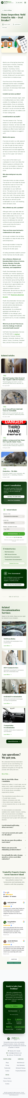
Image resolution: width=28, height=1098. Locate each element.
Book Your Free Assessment (14, 584)
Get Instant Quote (13, 533)
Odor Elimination (21, 1065)
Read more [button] (6, 915)
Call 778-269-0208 (18, 537)
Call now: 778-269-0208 (15, 1055)
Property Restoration (21, 1070)
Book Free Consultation (14, 500)
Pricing (7, 1065)
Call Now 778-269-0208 (14, 496)
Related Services (14, 563)
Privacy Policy (7, 1078)
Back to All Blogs (8, 10)
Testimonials (7, 1068)
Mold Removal (20, 1062)
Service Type (6, 514)
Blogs (7, 1062)
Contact (7, 1070)
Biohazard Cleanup (20, 1068)
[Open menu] (25, 2)
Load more (14, 959)
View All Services (13, 741)
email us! (17, 334)
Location (5, 520)
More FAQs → (6, 774)
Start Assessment (12, 1011)
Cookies (7, 1083)
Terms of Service (7, 1081)
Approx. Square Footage (10, 526)
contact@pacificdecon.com (15, 1053)
